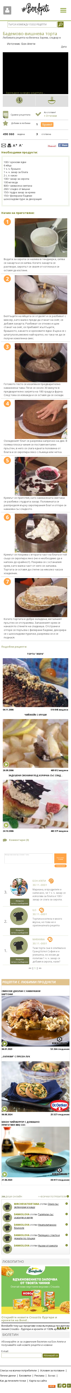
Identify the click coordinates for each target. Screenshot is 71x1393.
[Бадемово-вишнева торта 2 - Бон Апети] (41, 294)
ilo (34, 910)
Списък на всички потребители (18, 1370)
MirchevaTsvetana (26, 1204)
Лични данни (8, 1375)
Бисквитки (25, 1375)
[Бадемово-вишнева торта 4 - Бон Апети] (41, 419)
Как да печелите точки (13, 1380)
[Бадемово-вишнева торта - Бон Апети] (41, 237)
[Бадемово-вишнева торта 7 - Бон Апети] (41, 597)
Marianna (39, 939)
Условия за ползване (52, 1370)
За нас (51, 1375)
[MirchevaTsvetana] (7, 1207)
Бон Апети (28, 44)
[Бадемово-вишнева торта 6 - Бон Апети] (41, 533)
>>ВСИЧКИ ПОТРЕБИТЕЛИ (52, 1196)
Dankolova (21, 1214)
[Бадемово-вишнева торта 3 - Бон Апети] (41, 362)
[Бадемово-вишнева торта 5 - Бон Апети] (41, 476)
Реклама (39, 1375)
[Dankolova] (7, 1218)
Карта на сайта (38, 1380)
